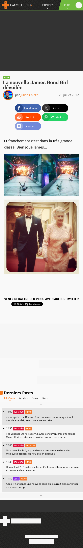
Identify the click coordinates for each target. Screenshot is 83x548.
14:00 (40, 416)
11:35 (42, 466)
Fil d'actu (9, 398)
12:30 (40, 432)
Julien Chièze (29, 95)
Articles (23, 398)
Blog (6, 77)
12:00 (38, 449)
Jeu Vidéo (47, 5)
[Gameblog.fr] (16, 5)
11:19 (42, 483)
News (35, 398)
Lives (45, 398)
